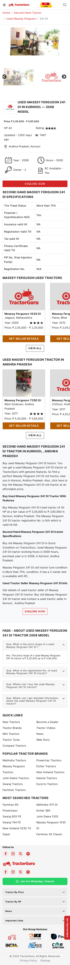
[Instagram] (13, 854)
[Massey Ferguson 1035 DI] (24, 296)
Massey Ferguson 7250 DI (22, 400)
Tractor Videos (45, 728)
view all (35, 348)
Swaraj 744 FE (12, 822)
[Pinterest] (28, 854)
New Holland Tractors (50, 772)
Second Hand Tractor (27, 12)
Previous (4, 76)
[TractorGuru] (19, 5)
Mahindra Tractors (14, 760)
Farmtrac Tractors (14, 790)
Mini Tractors (11, 733)
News (39, 733)
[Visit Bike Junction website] (35, 936)
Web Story (43, 739)
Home (6, 12)
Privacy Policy (28, 960)
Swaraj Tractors (13, 784)
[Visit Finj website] (58, 936)
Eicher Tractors (46, 766)
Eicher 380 (43, 810)
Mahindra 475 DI (47, 804)
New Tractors (11, 722)
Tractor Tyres (11, 739)
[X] (21, 854)
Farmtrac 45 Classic (49, 834)
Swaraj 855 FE (12, 816)
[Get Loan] (46, 4)
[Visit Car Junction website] (58, 945)
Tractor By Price (14, 892)
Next (64, 76)
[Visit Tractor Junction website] (12, 936)
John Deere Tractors (16, 778)
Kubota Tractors (46, 778)
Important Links (14, 920)
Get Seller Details (24, 338)
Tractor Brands (12, 728)
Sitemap (45, 960)
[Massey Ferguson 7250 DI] (23, 383)
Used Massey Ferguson (21, 18)
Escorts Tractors (47, 784)
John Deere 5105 (47, 816)
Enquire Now (35, 611)
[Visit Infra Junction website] (12, 945)
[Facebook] (6, 854)
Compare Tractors (14, 745)
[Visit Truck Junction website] (35, 945)
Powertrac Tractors (48, 760)
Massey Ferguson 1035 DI (22, 313)
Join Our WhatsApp (37, 881)
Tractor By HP (13, 901)
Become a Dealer (47, 722)
